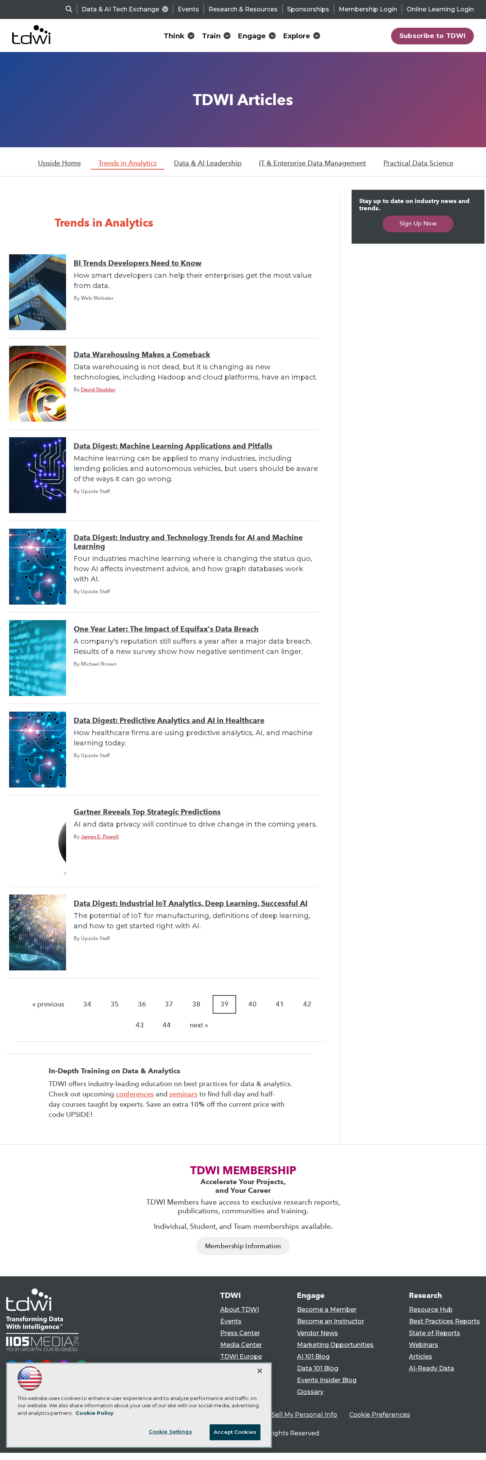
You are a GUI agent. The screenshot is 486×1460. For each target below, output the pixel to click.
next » (199, 1025)
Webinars (423, 1344)
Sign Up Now (418, 223)
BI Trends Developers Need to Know (138, 263)
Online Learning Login (440, 9)
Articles (420, 1356)
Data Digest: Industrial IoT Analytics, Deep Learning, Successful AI (191, 903)
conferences (135, 1094)
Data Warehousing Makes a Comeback (142, 354)
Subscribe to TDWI (432, 35)
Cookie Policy (95, 1413)
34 (87, 1004)
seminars (183, 1094)
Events (188, 9)
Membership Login (368, 9)
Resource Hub (431, 1309)
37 (169, 1004)
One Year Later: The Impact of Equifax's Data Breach (166, 629)
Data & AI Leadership (207, 163)
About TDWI (239, 1309)
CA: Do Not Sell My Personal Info (287, 1414)
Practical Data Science (418, 163)
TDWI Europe (241, 1356)
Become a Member (327, 1309)
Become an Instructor (330, 1321)
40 (252, 1004)
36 (142, 1004)
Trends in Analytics (127, 163)
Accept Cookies (235, 1432)
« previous (48, 1004)
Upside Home (59, 163)
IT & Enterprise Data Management (312, 163)
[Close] (259, 1370)
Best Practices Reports (444, 1321)
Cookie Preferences (379, 1414)
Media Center (241, 1344)
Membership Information (243, 1246)
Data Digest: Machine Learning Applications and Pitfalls (173, 446)
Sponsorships (308, 9)
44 (167, 1025)
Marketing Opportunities (335, 1344)
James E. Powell (100, 836)
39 (224, 1004)
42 (307, 1004)
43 (140, 1025)
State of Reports (434, 1333)
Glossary (310, 1391)
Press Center (240, 1333)
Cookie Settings (170, 1432)
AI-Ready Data (431, 1368)
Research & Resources (243, 9)
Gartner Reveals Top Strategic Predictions (147, 812)
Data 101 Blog (317, 1368)
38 (196, 1004)
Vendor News (317, 1333)
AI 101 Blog (313, 1356)
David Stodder (98, 389)
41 (280, 1004)
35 (114, 1004)
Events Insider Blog (327, 1380)
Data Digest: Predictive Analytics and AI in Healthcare (169, 720)
